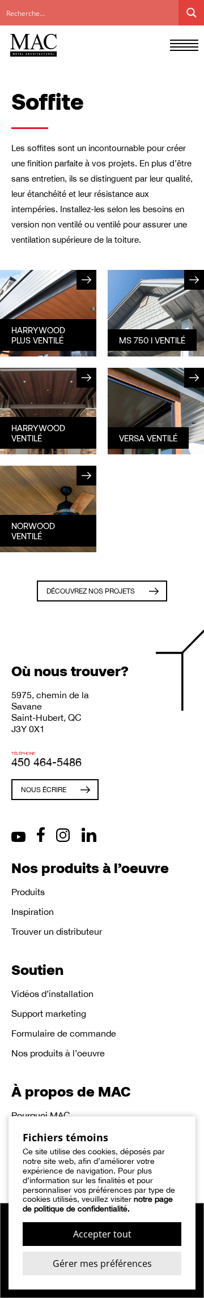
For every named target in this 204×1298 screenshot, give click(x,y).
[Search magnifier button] (191, 12)
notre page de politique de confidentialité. (98, 1203)
